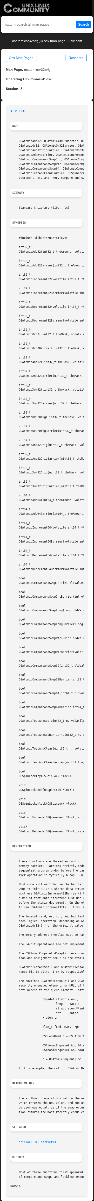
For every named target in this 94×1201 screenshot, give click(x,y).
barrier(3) (49, 1142)
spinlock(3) (28, 1142)
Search (83, 24)
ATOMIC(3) (18, 111)
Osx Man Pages (21, 58)
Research (76, 58)
